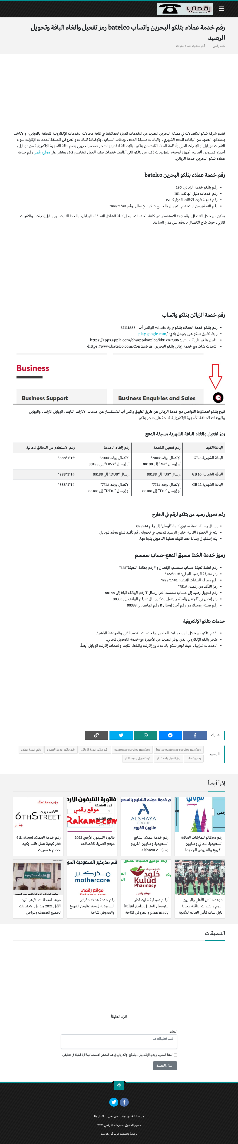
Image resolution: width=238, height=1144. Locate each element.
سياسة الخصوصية (133, 1116)
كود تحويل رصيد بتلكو (138, 758)
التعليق (173, 1032)
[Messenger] (170, 735)
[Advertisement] (119, 92)
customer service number (132, 750)
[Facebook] (195, 735)
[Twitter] (121, 735)
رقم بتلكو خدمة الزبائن (94, 750)
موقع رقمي (42, 152)
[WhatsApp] (145, 735)
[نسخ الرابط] (96, 735)
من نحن (113, 1116)
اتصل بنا (99, 1116)
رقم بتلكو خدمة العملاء (61, 750)
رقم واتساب (194, 758)
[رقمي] (185, 9)
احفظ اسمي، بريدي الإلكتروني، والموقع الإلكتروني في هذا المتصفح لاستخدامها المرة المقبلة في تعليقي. (117, 1055)
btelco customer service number (178, 750)
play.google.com (152, 334)
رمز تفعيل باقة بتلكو (169, 758)
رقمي (216, 46)
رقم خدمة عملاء (31, 750)
